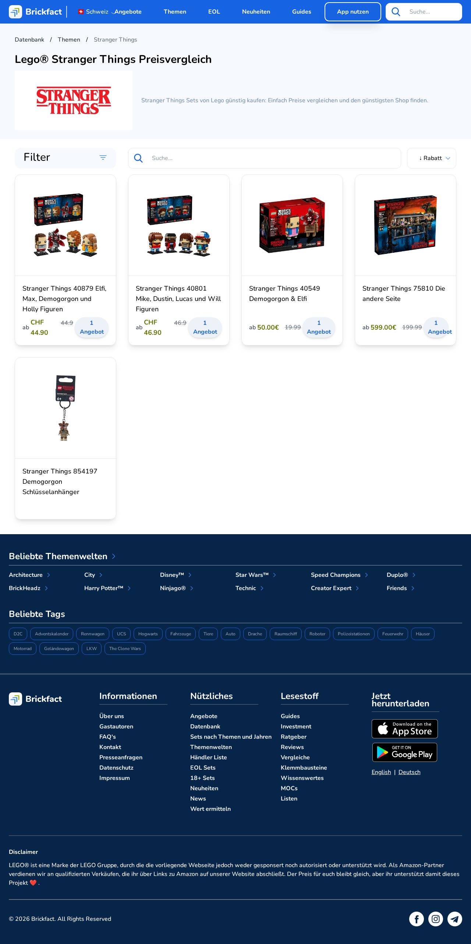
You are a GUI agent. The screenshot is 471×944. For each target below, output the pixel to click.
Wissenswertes (302, 778)
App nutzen (353, 12)
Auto (231, 634)
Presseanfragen (120, 757)
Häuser (423, 634)
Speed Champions (336, 575)
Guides (301, 12)
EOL (214, 12)
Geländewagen (59, 649)
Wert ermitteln (210, 809)
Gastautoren (116, 727)
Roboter (317, 634)
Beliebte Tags (37, 614)
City (89, 575)
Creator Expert (331, 588)
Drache (255, 634)
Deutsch (410, 772)
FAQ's (107, 737)
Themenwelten (211, 747)
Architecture (26, 575)
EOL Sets (203, 768)
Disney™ (172, 575)
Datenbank (205, 727)
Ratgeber (294, 737)
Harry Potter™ (103, 588)
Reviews (292, 747)
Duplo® (397, 575)
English (381, 772)
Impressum (114, 778)
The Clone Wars (125, 649)
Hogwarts (148, 634)
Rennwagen (93, 634)
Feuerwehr (392, 634)
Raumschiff (286, 634)
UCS (121, 634)
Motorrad (23, 649)
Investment (296, 727)
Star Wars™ (252, 575)
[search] (396, 11)
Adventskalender (51, 634)
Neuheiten (256, 12)
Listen (289, 799)
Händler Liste (208, 757)
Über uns (111, 716)
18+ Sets (202, 778)
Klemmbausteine (304, 768)
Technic (246, 588)
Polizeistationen (354, 634)
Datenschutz (116, 768)
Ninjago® (173, 588)
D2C (18, 634)
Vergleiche (295, 757)
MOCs (289, 788)
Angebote (128, 12)
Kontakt (110, 747)
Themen (175, 12)
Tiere (208, 634)
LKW (91, 649)
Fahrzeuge (180, 634)
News (198, 799)
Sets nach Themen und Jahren (231, 737)
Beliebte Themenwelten (58, 556)
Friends (397, 588)
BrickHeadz (24, 588)
